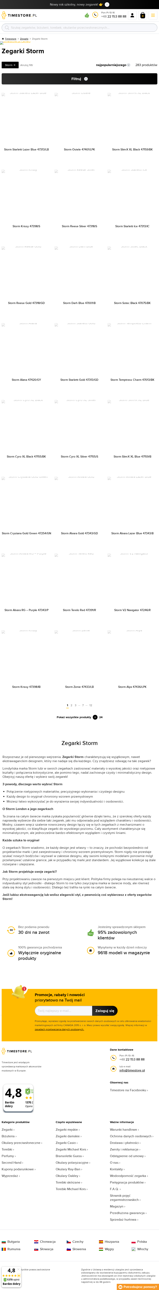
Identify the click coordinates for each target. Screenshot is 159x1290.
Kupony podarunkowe (18, 1169)
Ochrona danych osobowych (131, 1136)
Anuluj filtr (26, 65)
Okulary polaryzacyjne (72, 1162)
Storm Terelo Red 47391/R (79, 610)
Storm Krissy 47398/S (26, 226)
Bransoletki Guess (69, 1156)
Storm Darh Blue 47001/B (79, 303)
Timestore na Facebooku (128, 1090)
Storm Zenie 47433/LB (79, 687)
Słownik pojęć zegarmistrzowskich (124, 1197)
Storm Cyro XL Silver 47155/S (79, 456)
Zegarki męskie (67, 1129)
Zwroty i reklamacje (124, 1149)
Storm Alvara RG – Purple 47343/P (26, 610)
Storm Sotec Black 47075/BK (132, 303)
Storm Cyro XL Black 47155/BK (26, 456)
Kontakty (116, 1169)
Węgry (109, 1249)
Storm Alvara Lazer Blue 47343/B (132, 533)
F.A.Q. (114, 1189)
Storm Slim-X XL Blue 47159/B (132, 456)
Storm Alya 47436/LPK (132, 687)
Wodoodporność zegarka (128, 1175)
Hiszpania (112, 1242)
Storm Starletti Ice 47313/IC (132, 226)
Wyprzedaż (10, 1175)
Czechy (77, 1242)
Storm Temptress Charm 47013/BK (132, 380)
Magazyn (116, 1206)
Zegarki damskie (68, 1136)
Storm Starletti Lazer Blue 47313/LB (26, 149)
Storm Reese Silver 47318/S (79, 226)
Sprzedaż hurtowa (123, 1219)
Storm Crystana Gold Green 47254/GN (26, 533)
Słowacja (46, 1249)
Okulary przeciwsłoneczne (21, 1142)
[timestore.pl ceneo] (15, 43)
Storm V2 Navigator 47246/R (132, 610)
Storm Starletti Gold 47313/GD (79, 380)
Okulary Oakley (67, 1175)
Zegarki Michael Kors (71, 1149)
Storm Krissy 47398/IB (26, 687)
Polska (142, 1242)
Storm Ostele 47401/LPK (79, 149)
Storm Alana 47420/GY (26, 380)
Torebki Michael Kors (71, 1189)
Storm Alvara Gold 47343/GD (79, 533)
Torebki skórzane (68, 1182)
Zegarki (7, 1129)
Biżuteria (8, 1136)
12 (90, 705)
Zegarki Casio (66, 1142)
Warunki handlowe (123, 1129)
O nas (114, 1162)
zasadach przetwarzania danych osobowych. (59, 1029)
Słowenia (79, 1249)
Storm (8, 65)
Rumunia (13, 1249)
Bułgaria (13, 1242)
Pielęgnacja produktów (127, 1182)
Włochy (142, 1249)
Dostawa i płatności (124, 1142)
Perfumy (8, 1156)
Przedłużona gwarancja (127, 1213)
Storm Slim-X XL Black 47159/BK (132, 149)
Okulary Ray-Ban (68, 1169)
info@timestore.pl (132, 1070)
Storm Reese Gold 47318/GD (26, 303)
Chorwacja (48, 1242)
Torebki (7, 1149)
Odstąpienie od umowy (127, 1156)
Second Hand (11, 1162)
